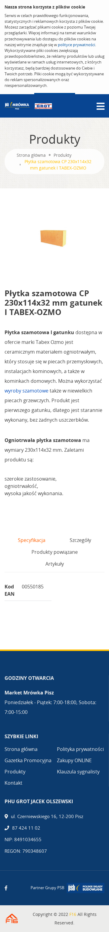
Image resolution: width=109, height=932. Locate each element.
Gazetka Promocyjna (28, 760)
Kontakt (13, 783)
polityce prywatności (76, 44)
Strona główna (31, 155)
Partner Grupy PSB (47, 887)
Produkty (62, 155)
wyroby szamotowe (26, 390)
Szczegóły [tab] (80, 540)
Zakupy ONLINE (74, 760)
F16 (72, 914)
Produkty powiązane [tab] (54, 552)
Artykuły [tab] (54, 563)
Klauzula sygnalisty (78, 771)
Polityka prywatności (80, 749)
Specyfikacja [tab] (31, 540)
